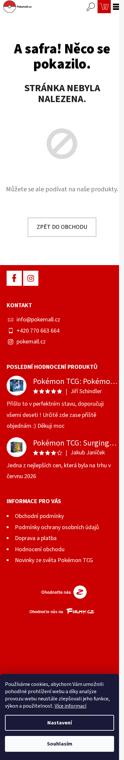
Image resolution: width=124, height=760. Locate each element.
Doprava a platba (36, 538)
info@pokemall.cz (38, 319)
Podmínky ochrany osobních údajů (57, 527)
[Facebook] (14, 278)
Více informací (70, 706)
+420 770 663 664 (38, 331)
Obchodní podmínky (39, 516)
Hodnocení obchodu (39, 549)
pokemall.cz (31, 342)
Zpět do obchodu (62, 227)
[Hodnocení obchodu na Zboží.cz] (62, 592)
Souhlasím (59, 743)
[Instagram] (30, 278)
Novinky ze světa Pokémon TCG (54, 560)
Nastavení (59, 722)
